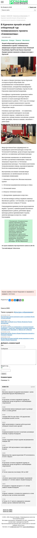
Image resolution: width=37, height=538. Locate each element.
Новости (5, 387)
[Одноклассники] (12, 300)
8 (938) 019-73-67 (14, 526)
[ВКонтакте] (10, 300)
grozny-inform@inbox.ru (28, 526)
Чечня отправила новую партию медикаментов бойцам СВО (17, 440)
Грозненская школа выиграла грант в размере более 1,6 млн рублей (17, 409)
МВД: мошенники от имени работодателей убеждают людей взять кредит (16, 425)
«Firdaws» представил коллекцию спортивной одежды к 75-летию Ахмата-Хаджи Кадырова (17, 478)
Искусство (4, 40)
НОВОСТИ (9, 16)
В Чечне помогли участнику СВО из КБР (15, 472)
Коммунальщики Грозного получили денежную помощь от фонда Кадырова (18, 432)
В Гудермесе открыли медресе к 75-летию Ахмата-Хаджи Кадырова (16, 486)
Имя (2, 345)
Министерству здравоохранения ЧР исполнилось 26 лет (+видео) (18, 455)
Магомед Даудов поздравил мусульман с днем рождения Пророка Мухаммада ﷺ (17, 392)
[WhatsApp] (23, 300)
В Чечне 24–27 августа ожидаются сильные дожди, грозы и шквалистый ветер (16, 502)
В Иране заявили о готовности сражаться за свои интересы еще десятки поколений (18, 494)
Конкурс (11, 40)
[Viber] (20, 300)
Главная (3, 16)
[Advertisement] (18, 269)
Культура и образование (20, 16)
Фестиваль (26, 40)
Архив (33, 387)
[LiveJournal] (17, 300)
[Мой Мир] (15, 300)
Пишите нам (33, 7)
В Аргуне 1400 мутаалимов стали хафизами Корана (16, 448)
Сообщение (4, 348)
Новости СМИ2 (7, 510)
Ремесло (18, 40)
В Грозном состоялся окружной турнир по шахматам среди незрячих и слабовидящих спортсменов (16, 401)
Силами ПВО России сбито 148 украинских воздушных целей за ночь (16, 417)
